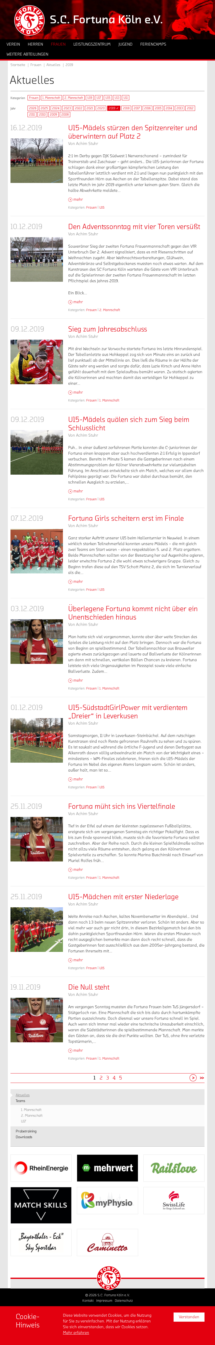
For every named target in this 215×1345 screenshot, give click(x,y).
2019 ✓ (114, 108)
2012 (190, 108)
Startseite (17, 65)
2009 (53, 114)
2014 (169, 108)
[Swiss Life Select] (174, 1200)
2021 (90, 108)
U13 (117, 97)
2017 (137, 108)
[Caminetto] (107, 1242)
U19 (89, 97)
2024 (56, 108)
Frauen (33, 97)
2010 (42, 114)
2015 (158, 108)
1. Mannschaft (51, 97)
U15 (107, 97)
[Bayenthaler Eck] (41, 1242)
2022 (78, 108)
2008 (65, 114)
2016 (147, 108)
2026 (32, 108)
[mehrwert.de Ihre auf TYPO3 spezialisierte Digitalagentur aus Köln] (107, 1168)
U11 (125, 97)
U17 (98, 97)
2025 (44, 108)
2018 (126, 108)
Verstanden (189, 1317)
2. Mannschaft (73, 97)
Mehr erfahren (76, 1333)
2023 (67, 108)
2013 (179, 108)
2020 (101, 108)
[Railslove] (174, 1168)
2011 (32, 114)
